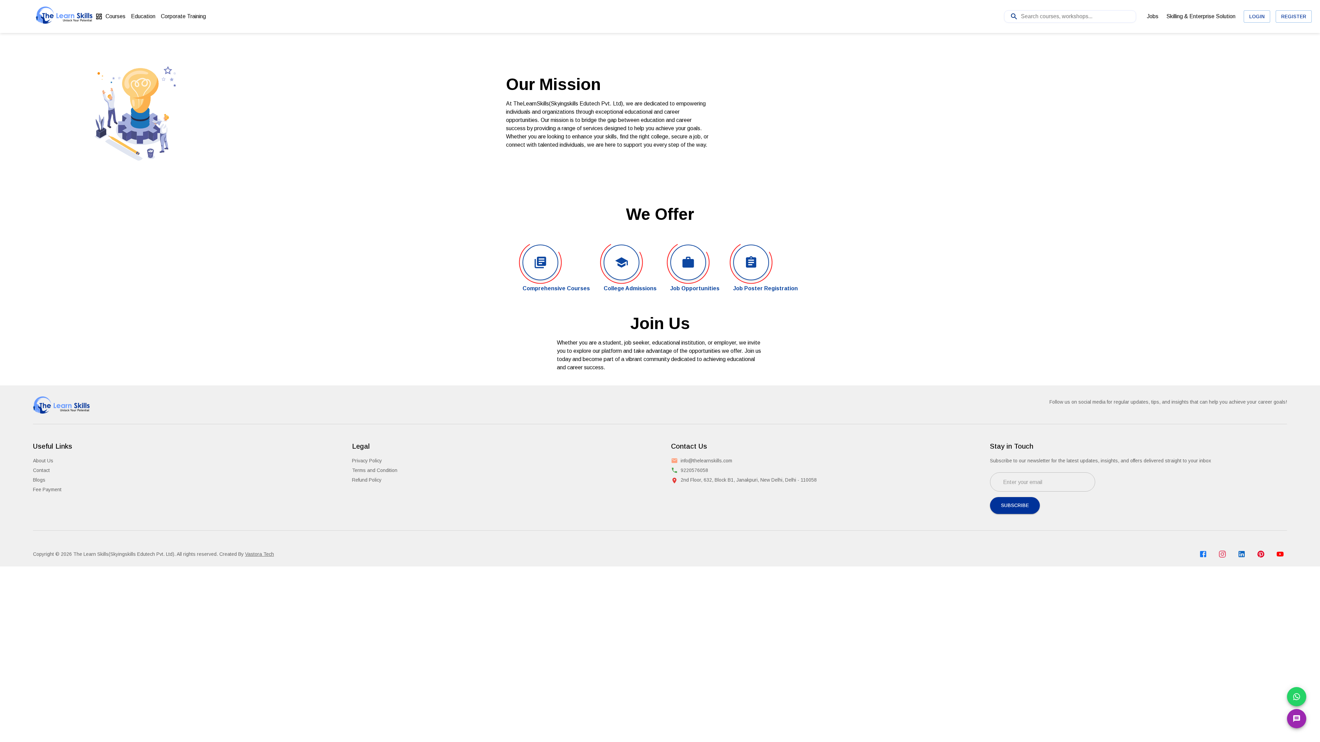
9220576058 (694, 470)
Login (1257, 16)
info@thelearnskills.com (706, 460)
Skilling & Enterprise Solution (1200, 16)
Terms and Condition (374, 470)
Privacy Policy (367, 460)
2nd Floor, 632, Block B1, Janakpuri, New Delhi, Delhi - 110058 (749, 480)
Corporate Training (183, 16)
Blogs (39, 480)
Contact (41, 470)
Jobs (1152, 16)
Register (1293, 16)
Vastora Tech (259, 554)
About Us (43, 460)
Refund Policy (367, 480)
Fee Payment (47, 489)
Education (143, 16)
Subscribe (1015, 505)
